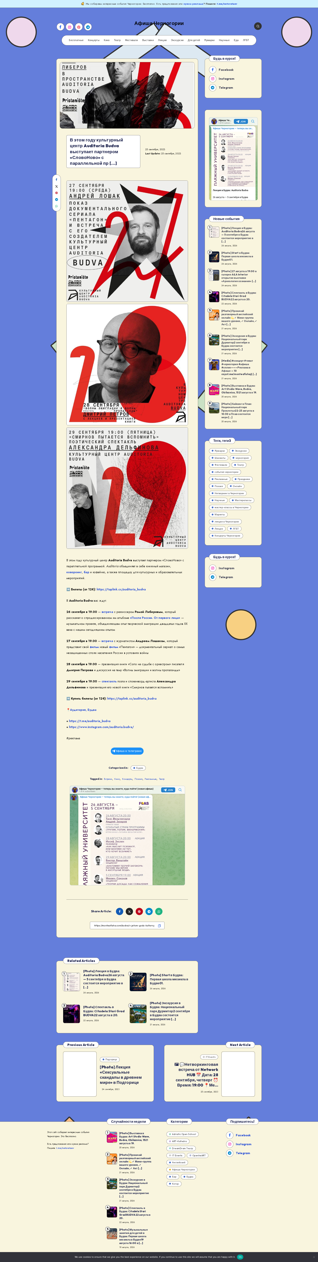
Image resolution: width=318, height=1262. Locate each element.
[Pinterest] (79, 27)
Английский (178, 1162)
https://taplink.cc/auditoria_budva (121, 589)
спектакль (109, 681)
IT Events (211, 1057)
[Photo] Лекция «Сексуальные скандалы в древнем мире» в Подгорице (121, 1074)
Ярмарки (209, 40)
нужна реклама (193, 4)
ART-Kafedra (179, 1141)
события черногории (226, 471)
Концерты (94, 40)
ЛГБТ (246, 40)
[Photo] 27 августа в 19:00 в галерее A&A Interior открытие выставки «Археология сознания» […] (239, 276)
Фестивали (131, 40)
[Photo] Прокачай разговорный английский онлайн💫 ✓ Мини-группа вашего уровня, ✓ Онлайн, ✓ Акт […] (239, 317)
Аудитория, (78, 710)
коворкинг (74, 572)
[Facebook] (60, 27)
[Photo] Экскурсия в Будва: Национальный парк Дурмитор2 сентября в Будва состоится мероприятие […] (170, 1011)
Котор (175, 1183)
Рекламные (151, 779)
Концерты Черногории (227, 535)
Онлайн (237, 486)
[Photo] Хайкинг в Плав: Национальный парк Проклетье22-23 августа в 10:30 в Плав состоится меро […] (237, 410)
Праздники (244, 479)
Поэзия (138, 779)
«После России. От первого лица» (155, 618)
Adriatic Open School (184, 1134)
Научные (224, 40)
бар (86, 572)
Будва (92, 710)
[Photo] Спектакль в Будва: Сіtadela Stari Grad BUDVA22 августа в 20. (104, 1011)
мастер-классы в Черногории (231, 507)
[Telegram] (88, 27)
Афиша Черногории (183, 1169)
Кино (106, 40)
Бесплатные (76, 40)
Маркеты (220, 514)
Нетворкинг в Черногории (229, 493)
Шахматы (220, 457)
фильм (94, 647)
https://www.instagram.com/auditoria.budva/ (101, 727)
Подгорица (111, 1059)
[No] (314, 1257)
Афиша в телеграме (129, 751)
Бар (174, 1176)
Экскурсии (177, 40)
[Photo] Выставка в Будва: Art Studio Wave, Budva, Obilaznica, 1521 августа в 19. (239, 389)
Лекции (162, 40)
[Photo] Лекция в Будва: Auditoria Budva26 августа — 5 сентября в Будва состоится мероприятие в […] (103, 979)
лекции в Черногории (227, 521)
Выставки (148, 40)
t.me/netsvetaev (227, 4)
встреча (107, 612)
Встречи (108, 779)
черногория (242, 457)
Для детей (194, 40)
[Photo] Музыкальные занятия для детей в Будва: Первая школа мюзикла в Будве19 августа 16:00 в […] (133, 1236)
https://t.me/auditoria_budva (90, 721)
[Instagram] (69, 27)
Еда (236, 40)
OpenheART (199, 1155)
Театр (117, 40)
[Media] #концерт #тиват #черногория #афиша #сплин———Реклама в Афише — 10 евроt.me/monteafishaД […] (239, 367)
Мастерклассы (243, 500)
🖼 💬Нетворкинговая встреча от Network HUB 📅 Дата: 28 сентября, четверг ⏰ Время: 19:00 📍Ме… (196, 1074)
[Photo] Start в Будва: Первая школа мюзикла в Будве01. (169, 979)
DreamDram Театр (182, 1148)
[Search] (258, 26)
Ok (240, 1257)
